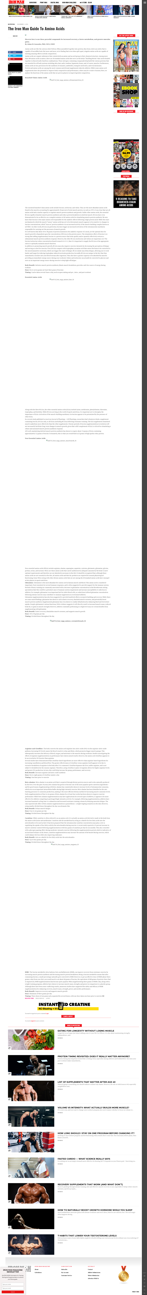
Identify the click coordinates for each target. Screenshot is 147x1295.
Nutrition (11, 24)
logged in (33, 1021)
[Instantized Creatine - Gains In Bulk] (68, 1010)
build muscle (40, 998)
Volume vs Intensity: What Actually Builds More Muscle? (93, 1107)
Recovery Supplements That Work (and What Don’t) (90, 1184)
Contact (90, 1269)
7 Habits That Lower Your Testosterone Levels (87, 1235)
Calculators (38, 1272)
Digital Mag (55, 2)
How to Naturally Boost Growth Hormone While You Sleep (95, 1210)
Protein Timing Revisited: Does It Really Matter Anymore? (94, 1056)
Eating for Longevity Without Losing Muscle (86, 1031)
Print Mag (43, 2)
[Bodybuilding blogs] (124, 1284)
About (36, 1269)
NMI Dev (15, 36)
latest (48, 998)
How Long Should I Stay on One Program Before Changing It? (96, 1133)
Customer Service (66, 1275)
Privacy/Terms (135, 1291)
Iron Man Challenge (69, 2)
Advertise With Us (93, 1278)
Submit (13, 1292)
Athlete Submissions (94, 1272)
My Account (64, 1272)
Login (47, 1013)
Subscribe (33, 2)
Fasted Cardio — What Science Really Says (84, 1159)
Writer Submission (93, 1275)
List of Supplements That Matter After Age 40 (86, 1082)
